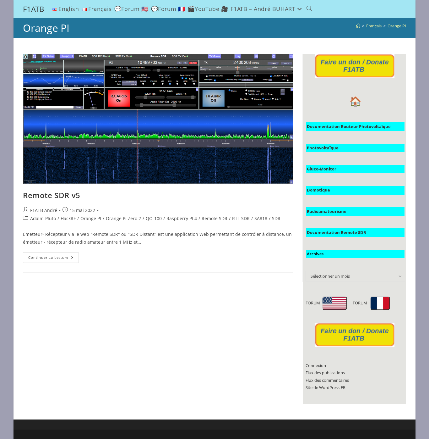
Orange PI (397, 26)
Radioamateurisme (326, 211)
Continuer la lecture (53, 258)
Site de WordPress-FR (325, 387)
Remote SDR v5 (51, 195)
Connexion (316, 365)
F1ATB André (43, 210)
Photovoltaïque (323, 148)
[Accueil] (358, 26)
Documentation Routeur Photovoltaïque (349, 126)
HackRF (68, 218)
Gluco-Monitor (321, 169)
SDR (276, 218)
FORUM (314, 303)
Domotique (318, 190)
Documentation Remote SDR (336, 232)
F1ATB (33, 9)
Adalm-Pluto (43, 218)
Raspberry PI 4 (181, 218)
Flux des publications (325, 372)
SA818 (260, 218)
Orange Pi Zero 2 (123, 218)
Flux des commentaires (327, 380)
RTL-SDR (241, 218)
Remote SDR (214, 218)
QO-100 (154, 218)
